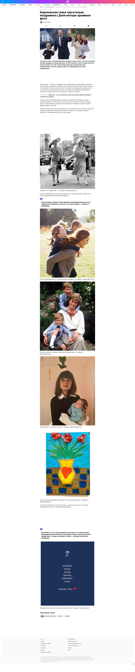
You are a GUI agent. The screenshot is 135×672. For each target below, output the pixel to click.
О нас (41, 639)
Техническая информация (73, 645)
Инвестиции (47, 4)
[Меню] (2, 1)
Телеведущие (43, 647)
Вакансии (42, 650)
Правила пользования (72, 641)
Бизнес (30, 4)
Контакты (70, 647)
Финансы (37, 4)
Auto (99, 4)
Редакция (42, 641)
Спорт (72, 4)
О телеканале (43, 645)
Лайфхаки (92, 4)
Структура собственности (45, 652)
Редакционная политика (45, 643)
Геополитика (12, 4)
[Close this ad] (134, 664)
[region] (67, 668)
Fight (78, 4)
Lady (132, 4)
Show (126, 4)
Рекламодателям (71, 639)
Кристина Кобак (47, 22)
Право (65, 4)
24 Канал (4, 4)
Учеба (84, 4)
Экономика (22, 4)
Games (119, 4)
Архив (69, 650)
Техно (113, 4)
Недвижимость (57, 4)
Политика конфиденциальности (74, 643)
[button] (46, 26)
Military (106, 4)
